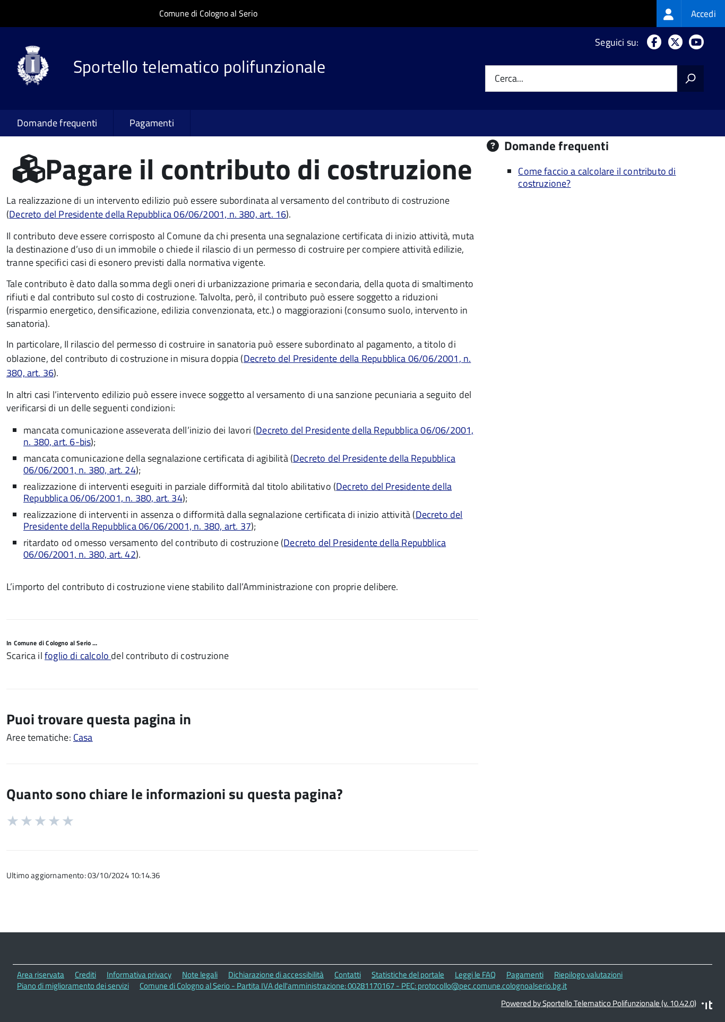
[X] (673, 42)
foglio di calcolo (78, 655)
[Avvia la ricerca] (690, 78)
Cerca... (509, 78)
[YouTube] (694, 42)
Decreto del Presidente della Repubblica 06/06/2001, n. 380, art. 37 (243, 520)
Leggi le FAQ (475, 974)
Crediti (85, 974)
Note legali (200, 974)
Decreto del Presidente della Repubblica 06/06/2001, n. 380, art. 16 (147, 214)
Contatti (347, 974)
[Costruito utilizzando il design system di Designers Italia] (707, 1006)
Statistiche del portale (408, 974)
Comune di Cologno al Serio (208, 13)
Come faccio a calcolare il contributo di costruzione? (597, 177)
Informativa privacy (139, 974)
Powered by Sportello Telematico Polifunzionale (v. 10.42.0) (598, 1003)
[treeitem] (691, 13)
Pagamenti (152, 123)
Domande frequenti (57, 123)
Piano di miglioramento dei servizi (73, 986)
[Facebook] (652, 42)
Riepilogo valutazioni (588, 974)
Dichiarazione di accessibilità (276, 974)
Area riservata (40, 974)
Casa (83, 737)
